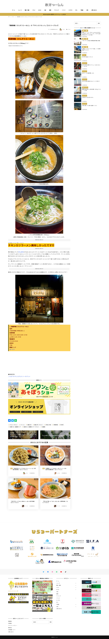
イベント (64, 10)
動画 (50, 10)
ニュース (20, 10)
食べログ (12, 349)
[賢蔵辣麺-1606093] (39, 74)
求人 (76, 10)
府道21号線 (48, 424)
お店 (45, 10)
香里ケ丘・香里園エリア (15, 426)
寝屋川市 (29, 424)
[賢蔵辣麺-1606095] (39, 298)
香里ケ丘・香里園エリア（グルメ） (31, 426)
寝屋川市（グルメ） (38, 424)
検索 (99, 23)
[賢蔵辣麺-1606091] (39, 209)
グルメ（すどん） (14, 424)
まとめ (39, 10)
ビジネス (70, 10)
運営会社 (10, 627)
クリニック (56, 10)
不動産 (82, 10)
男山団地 (21, 252)
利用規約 (10, 623)
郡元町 (62, 424)
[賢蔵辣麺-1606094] (39, 115)
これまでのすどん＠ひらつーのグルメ (19, 376)
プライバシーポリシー (12, 625)
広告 (87, 10)
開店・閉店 (27, 10)
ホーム (13, 10)
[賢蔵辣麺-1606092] (39, 158)
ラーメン (22, 424)
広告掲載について (11, 629)
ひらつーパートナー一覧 (13, 590)
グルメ (33, 10)
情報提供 (10, 621)
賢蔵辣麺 (56, 424)
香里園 (43, 426)
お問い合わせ (94, 10)
